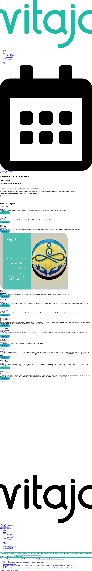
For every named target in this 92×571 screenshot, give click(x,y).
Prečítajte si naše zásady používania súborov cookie (28, 555)
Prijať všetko (18, 556)
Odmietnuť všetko (10, 556)
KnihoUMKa (3, 209)
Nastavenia (3, 556)
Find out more (5, 212)
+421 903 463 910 (4, 527)
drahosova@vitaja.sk (5, 528)
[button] (8, 381)
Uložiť (1, 570)
